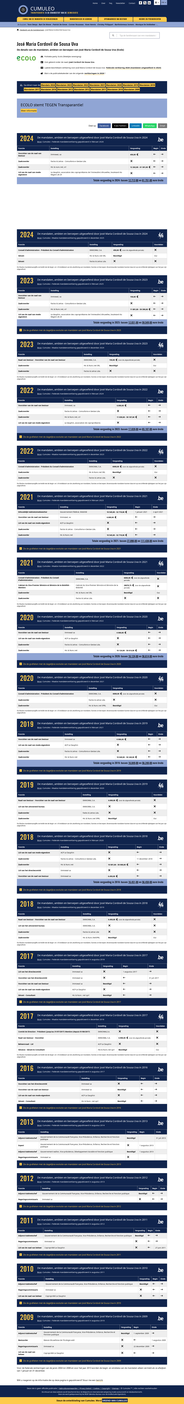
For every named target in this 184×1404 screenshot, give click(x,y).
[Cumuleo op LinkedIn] (150, 3)
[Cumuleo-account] (157, 2)
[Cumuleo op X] (145, 3)
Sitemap (115, 1388)
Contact (132, 3)
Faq (110, 3)
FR (163, 2)
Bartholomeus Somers (124, 24)
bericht (99, 1380)
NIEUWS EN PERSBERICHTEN (150, 19)
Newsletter (120, 3)
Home (95, 3)
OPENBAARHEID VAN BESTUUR (115, 19)
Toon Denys (32, 24)
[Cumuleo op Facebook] (141, 3)
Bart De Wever (45, 24)
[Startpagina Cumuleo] (18, 30)
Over (103, 3)
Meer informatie (29, 110)
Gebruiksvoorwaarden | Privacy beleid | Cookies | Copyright (84, 1388)
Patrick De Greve (60, 24)
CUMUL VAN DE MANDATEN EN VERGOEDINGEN (40, 19)
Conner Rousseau (76, 24)
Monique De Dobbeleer (145, 24)
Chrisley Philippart (105, 24)
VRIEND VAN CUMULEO (115, 1400)
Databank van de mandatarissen (32, 30)
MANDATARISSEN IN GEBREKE (81, 19)
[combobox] (138, 35)
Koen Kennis (90, 24)
